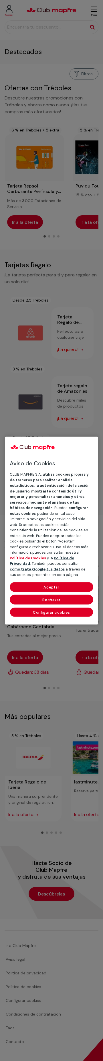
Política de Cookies (28, 557)
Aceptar (51, 587)
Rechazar (51, 599)
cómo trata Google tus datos (37, 569)
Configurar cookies (51, 612)
